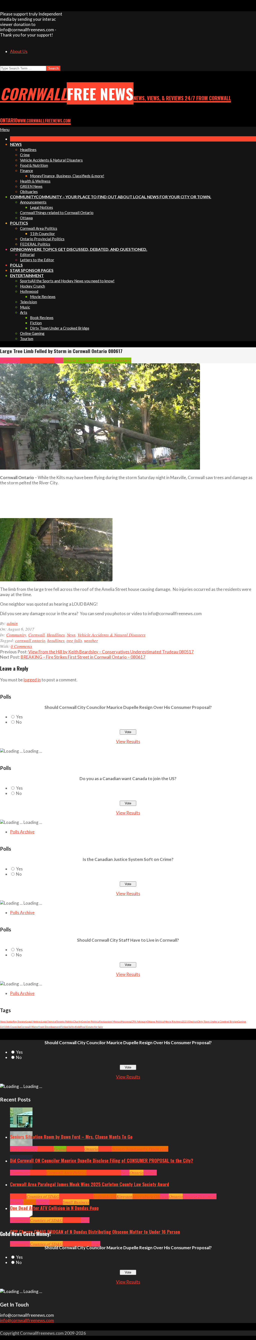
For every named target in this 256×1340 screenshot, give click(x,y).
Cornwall (28, 360)
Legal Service (48, 1021)
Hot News (112, 1172)
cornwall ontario (30, 640)
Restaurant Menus (110, 1021)
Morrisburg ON (146, 1196)
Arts (13, 1149)
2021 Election (190, 1021)
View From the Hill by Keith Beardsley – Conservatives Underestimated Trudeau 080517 (111, 651)
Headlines (45, 360)
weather (91, 640)
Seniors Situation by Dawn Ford (140, 1149)
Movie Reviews (173, 1021)
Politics (150, 1172)
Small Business (76, 1202)
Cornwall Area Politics (66, 1172)
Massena (126, 1021)
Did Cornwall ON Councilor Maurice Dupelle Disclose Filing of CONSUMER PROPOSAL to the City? (101, 1160)
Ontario (91, 1149)
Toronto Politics (64, 1021)
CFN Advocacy (139, 1021)
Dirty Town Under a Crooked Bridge (218, 1021)
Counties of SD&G (42, 1196)
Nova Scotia (6, 1021)
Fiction (64, 1026)
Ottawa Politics (155, 1021)
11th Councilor (12, 1026)
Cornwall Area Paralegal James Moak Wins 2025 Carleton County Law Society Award (89, 1184)
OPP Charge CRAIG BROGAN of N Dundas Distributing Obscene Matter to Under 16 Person (95, 1231)
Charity (77, 1021)
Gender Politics (90, 1021)
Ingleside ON (105, 1196)
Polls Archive (22, 831)
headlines (55, 640)
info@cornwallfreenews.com (27, 1320)
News (58, 360)
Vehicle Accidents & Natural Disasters (97, 360)
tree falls (74, 640)
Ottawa (29, 1202)
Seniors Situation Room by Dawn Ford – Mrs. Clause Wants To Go (71, 1136)
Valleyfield (74, 1026)
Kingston (124, 1196)
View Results (128, 741)
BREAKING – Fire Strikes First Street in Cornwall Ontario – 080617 (83, 657)
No (19, 722)
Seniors (105, 1149)
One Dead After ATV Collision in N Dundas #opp (54, 1208)
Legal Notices (33, 1021)
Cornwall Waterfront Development (40, 1026)
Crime (68, 1244)
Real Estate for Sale (91, 1026)
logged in (32, 679)
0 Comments (21, 646)
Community (10, 360)
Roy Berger (19, 1021)
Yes (19, 716)
